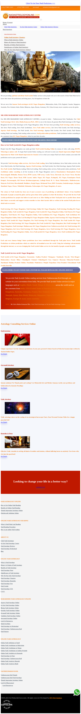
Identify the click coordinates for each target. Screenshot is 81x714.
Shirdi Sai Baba (5, 624)
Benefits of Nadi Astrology (8, 568)
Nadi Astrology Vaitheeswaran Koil (11, 629)
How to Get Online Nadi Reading (11, 505)
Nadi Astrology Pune (7, 570)
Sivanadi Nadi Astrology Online (10, 613)
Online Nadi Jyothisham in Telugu (11, 648)
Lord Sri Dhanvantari (7, 683)
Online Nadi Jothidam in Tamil (10, 643)
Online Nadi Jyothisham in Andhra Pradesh (14, 650)
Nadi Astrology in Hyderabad (9, 626)
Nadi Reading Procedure (8, 527)
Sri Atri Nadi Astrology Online (10, 605)
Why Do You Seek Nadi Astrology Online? (17, 49)
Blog (2, 551)
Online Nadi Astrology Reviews (49, 27)
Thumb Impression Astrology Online (12, 510)
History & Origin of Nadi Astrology (15, 42)
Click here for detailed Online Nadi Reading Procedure (29, 140)
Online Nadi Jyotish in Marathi (10, 661)
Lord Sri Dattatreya (7, 621)
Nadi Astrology (7, 29)
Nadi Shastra (5, 631)
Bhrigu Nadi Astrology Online (10, 608)
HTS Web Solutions (55, 698)
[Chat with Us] (77, 692)
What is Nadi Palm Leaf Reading (11, 524)
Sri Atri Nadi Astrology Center (28, 27)
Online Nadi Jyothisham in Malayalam (12, 645)
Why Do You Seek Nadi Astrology (11, 576)
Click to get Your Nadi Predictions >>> (40, 3)
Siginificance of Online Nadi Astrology (16, 47)
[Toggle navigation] (41, 19)
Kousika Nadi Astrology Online (10, 610)
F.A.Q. (3, 591)
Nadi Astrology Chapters (8, 578)
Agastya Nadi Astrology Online (10, 602)
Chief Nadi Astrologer (10, 27)
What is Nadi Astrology (8, 562)
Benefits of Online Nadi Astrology (14, 45)
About (5, 24)
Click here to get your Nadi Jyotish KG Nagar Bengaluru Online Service (37, 270)
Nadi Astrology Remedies (8, 581)
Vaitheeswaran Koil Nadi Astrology (11, 677)
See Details (4, 354)
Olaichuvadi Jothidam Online (10, 513)
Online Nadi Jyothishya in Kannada (11, 653)
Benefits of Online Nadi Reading (10, 508)
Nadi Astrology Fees (7, 583)
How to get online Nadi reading (10, 529)
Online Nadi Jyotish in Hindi (9, 664)
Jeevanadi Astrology (7, 365)
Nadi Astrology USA (7, 589)
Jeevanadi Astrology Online (9, 618)
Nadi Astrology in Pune (8, 656)
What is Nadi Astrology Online (13, 40)
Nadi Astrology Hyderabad (9, 548)
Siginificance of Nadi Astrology (10, 573)
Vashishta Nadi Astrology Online (10, 616)
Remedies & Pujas (7, 433)
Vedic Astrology (6, 399)
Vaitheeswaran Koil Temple (9, 675)
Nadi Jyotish (4, 586)
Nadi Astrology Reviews (8, 546)
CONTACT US (40, 487)
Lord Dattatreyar (8, 685)
